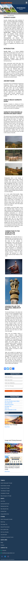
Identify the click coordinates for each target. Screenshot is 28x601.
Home (5, 15)
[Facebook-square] (2, 556)
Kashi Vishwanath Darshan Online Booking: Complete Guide (12, 467)
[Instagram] (8, 556)
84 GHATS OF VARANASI (11, 453)
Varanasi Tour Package (11, 424)
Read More (7, 426)
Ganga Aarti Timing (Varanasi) (13, 440)
